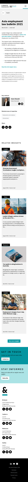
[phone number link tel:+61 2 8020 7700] (3, 451)
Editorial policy (14, 472)
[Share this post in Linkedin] (6, 127)
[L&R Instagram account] (17, 463)
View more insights (14, 341)
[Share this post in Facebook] (3, 127)
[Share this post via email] (9, 127)
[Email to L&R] (10, 409)
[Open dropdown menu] (25, 6)
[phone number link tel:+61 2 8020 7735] (19, 104)
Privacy (14, 477)
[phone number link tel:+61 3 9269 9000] (3, 437)
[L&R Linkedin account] (11, 463)
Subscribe (5, 378)
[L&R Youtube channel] (14, 463)
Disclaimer (14, 470)
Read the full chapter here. (9, 67)
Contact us (5, 359)
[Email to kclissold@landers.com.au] (22, 104)
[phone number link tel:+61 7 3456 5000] (3, 409)
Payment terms (14, 475)
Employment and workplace (9, 115)
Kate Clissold (15, 99)
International (6, 118)
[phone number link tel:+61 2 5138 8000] (3, 423)
